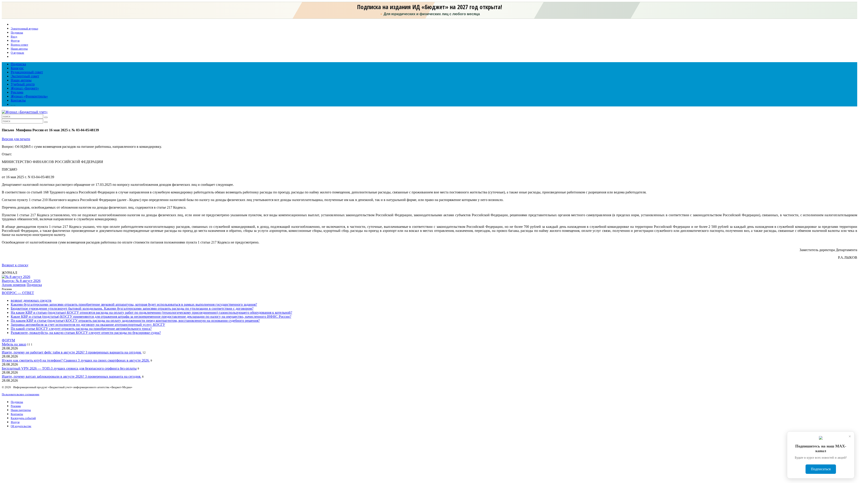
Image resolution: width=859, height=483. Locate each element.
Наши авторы (21, 80)
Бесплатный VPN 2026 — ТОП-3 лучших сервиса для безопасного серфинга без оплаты (69, 368)
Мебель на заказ (14, 344)
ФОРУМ (8, 340)
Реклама (17, 92)
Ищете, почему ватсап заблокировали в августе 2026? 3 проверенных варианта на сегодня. (71, 376)
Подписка (18, 64)
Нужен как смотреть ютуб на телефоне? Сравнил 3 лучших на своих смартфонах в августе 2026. (76, 360)
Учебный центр (23, 84)
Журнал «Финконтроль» (29, 96)
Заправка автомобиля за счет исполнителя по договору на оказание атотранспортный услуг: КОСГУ (88, 324)
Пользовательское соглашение (20, 394)
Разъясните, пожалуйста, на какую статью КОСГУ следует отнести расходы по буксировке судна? (86, 333)
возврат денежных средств (31, 300)
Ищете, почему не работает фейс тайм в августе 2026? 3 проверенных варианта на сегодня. (72, 352)
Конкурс (17, 68)
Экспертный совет (25, 76)
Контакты (18, 100)
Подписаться (821, 469)
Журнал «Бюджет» (25, 88)
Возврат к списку (15, 265)
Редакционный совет (27, 72)
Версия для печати (16, 139)
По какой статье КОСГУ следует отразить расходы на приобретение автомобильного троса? (81, 328)
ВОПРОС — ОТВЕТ (18, 293)
